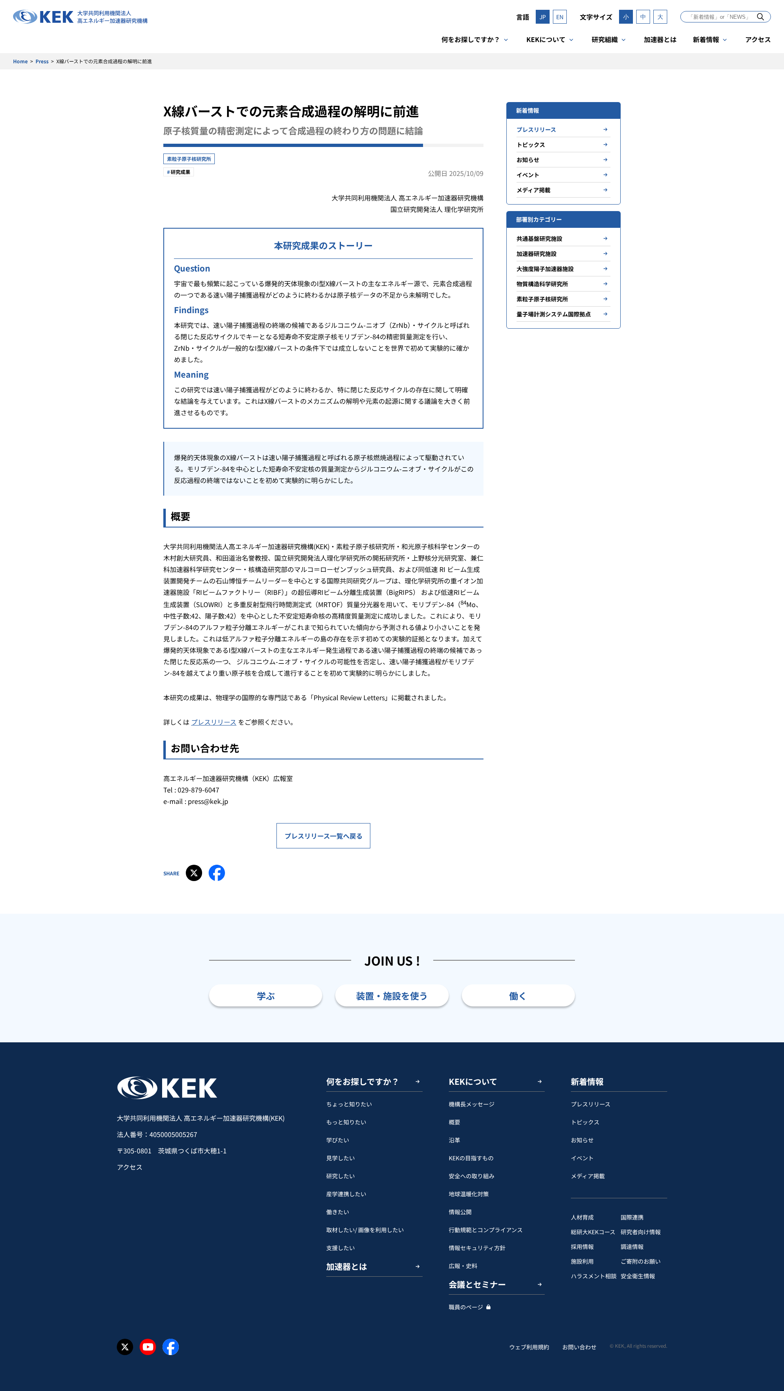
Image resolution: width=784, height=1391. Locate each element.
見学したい (340, 1158)
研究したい (340, 1176)
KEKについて (546, 39)
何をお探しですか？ (470, 39)
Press (42, 61)
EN (560, 17)
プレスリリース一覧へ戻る (324, 836)
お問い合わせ (579, 1347)
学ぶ (266, 995)
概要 (454, 1122)
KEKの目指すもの (471, 1158)
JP (542, 17)
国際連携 (632, 1217)
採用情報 (582, 1246)
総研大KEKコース (593, 1232)
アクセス (758, 39)
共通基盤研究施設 (539, 238)
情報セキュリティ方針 (477, 1248)
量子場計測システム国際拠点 (554, 314)
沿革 (454, 1140)
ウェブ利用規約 (529, 1347)
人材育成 (582, 1217)
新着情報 (706, 39)
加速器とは (660, 39)
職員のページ (466, 1307)
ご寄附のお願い (641, 1261)
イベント (528, 175)
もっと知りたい (346, 1122)
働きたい (337, 1212)
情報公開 (460, 1212)
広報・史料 (463, 1266)
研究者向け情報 (641, 1232)
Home (20, 61)
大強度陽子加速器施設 (545, 269)
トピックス (531, 144)
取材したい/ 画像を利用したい (365, 1230)
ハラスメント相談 (594, 1276)
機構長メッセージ (471, 1104)
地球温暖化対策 (469, 1194)
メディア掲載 (533, 190)
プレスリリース (213, 722)
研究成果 (180, 171)
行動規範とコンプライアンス (486, 1230)
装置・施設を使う (392, 995)
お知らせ (528, 160)
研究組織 (605, 39)
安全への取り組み (471, 1176)
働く (518, 995)
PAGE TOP (765, 1042)
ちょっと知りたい (349, 1104)
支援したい (340, 1248)
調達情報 (632, 1246)
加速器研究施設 (537, 253)
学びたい (337, 1140)
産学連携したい (346, 1194)
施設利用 (582, 1261)
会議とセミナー (477, 1284)
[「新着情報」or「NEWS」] (760, 16)
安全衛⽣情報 (638, 1276)
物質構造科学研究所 (542, 284)
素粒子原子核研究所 (189, 158)
